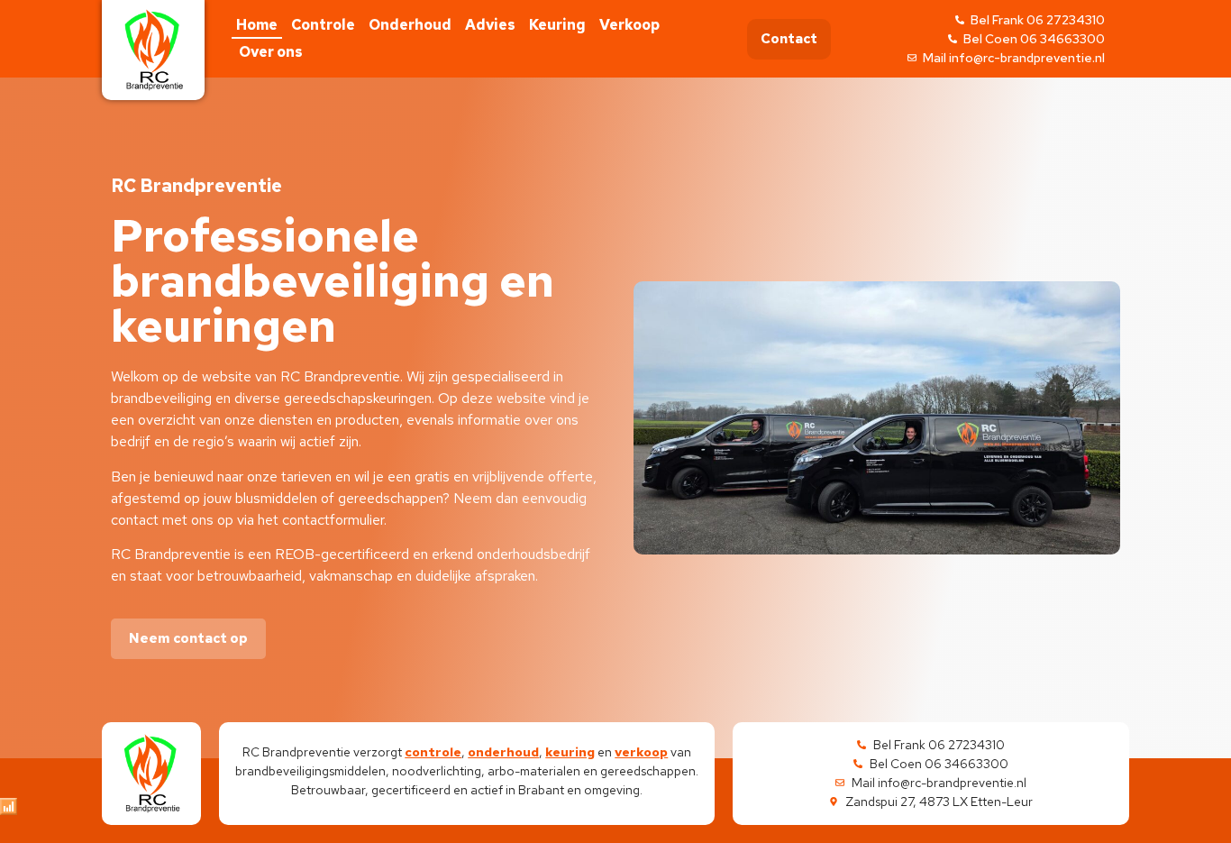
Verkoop (629, 24)
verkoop (641, 752)
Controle (323, 24)
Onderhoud (410, 24)
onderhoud (503, 752)
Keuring (557, 24)
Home (257, 24)
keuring (570, 752)
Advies (490, 24)
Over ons (271, 51)
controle (433, 752)
